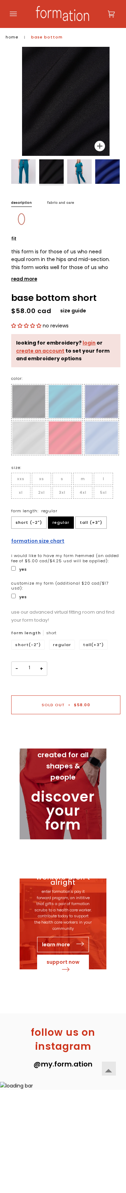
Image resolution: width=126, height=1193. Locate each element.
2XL (41, 492)
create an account (40, 350)
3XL (62, 492)
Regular (60, 522)
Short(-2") (28, 645)
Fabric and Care (60, 203)
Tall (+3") (91, 522)
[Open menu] (20, 14)
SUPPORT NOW (63, 962)
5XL (103, 492)
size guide (73, 310)
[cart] (104, 14)
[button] (27, 325)
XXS (20, 479)
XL (21, 492)
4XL (82, 492)
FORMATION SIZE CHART (37, 540)
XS (41, 479)
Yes (23, 569)
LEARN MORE (56, 944)
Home (12, 37)
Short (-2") (29, 522)
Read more (24, 279)
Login (89, 342)
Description (21, 203)
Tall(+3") (93, 645)
